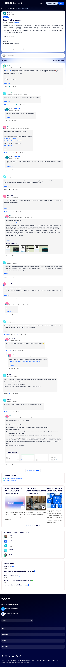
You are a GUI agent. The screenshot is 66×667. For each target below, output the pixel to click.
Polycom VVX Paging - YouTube (14, 222)
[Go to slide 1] (26, 525)
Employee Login (55, 660)
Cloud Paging (8, 566)
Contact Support (52, 3)
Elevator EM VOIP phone (11, 575)
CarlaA (8, 65)
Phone (14, 8)
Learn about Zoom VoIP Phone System (16, 585)
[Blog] (2, 656)
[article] (33, 76)
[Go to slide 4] (32, 525)
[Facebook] (20, 656)
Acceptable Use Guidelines (24, 660)
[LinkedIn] (6, 656)
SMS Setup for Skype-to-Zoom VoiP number (17, 580)
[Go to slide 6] (36, 525)
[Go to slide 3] (30, 525)
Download (5, 634)
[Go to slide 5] (34, 525)
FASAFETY (9, 12)
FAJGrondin (10, 195)
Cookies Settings (46, 660)
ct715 (10, 545)
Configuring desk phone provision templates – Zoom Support (24, 361)
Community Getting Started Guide (13, 478)
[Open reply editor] (33, 55)
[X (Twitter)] (9, 656)
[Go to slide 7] (38, 525)
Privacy (7, 660)
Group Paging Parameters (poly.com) (13, 141)
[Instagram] (16, 656)
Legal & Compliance (36, 660)
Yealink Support (8, 145)
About (4, 628)
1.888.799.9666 (13, 605)
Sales (4, 640)
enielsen (9, 176)
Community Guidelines (10, 480)
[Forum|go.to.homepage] (14, 3)
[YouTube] (13, 656)
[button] (2, 3)
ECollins (11, 549)
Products (8, 8)
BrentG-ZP (9, 93)
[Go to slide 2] (28, 525)
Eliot (8, 126)
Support (5, 647)
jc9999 (10, 540)
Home (3, 8)
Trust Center (13, 660)
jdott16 (10, 535)
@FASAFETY (8, 70)
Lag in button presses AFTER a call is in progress (19, 571)
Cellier (10, 554)
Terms (2, 660)
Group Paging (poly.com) (10, 138)
